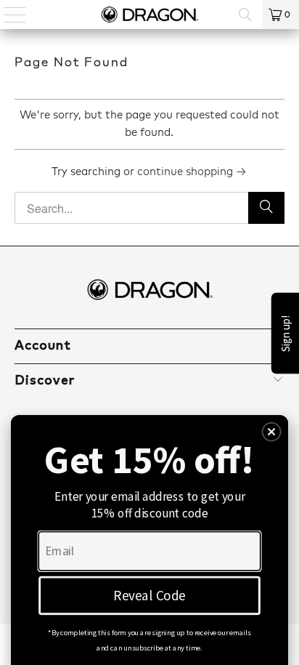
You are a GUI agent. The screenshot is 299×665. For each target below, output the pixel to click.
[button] (271, 432)
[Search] (245, 14)
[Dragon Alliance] (149, 14)
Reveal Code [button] (149, 595)
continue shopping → (192, 171)
